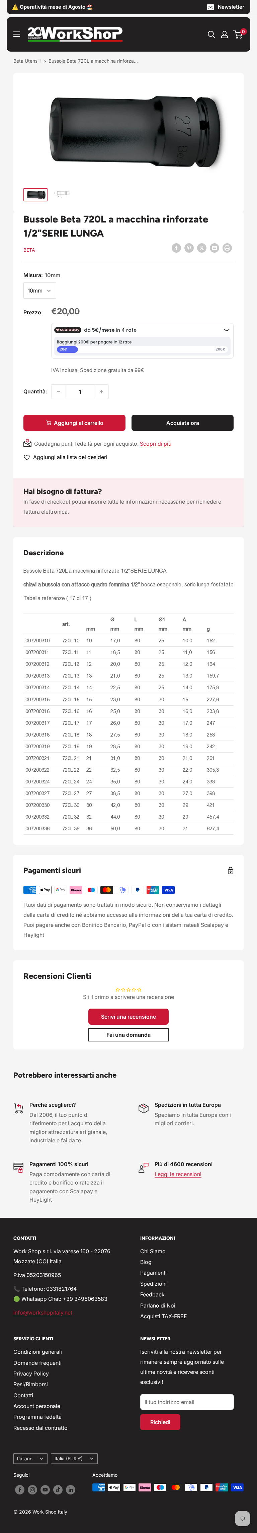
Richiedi (160, 1422)
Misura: (41, 275)
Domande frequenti (37, 1362)
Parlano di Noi (157, 1305)
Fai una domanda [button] (128, 1034)
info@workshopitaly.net (42, 1312)
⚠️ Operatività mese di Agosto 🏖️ (52, 7)
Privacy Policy (31, 1373)
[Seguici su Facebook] (19, 1489)
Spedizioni (153, 1283)
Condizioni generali (37, 1351)
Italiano (24, 1458)
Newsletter (231, 7)
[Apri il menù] (16, 34)
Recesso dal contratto (40, 1427)
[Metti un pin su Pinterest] (189, 248)
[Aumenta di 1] (101, 392)
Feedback (152, 1294)
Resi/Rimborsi (30, 1384)
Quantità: (35, 391)
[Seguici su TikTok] (58, 1489)
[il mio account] (224, 34)
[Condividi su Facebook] (176, 248)
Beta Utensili (27, 61)
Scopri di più (155, 443)
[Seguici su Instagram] (32, 1489)
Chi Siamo (153, 1251)
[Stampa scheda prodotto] (227, 248)
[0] (238, 34)
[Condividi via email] (214, 248)
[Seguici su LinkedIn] (70, 1489)
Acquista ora (182, 423)
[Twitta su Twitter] (201, 248)
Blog (146, 1262)
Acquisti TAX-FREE (163, 1316)
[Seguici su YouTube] (45, 1489)
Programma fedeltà (37, 1416)
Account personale (36, 1406)
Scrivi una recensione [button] (128, 1016)
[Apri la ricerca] (211, 34)
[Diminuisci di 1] (59, 392)
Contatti (23, 1395)
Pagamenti (153, 1272)
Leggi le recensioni (178, 1174)
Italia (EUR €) (69, 1458)
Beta (29, 250)
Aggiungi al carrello (78, 423)
